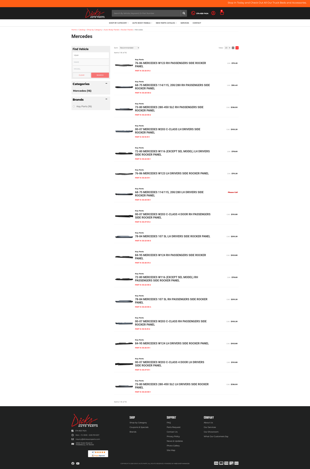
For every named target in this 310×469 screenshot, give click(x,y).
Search (100, 75)
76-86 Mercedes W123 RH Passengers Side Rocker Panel (170, 64)
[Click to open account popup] (213, 13)
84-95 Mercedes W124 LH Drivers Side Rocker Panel (172, 343)
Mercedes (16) (82, 90)
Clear (81, 75)
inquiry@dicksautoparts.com (88, 439)
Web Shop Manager (181, 463)
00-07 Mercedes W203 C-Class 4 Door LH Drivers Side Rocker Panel (169, 364)
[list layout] (237, 48)
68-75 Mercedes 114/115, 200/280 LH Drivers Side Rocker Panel (169, 194)
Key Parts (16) (84, 106)
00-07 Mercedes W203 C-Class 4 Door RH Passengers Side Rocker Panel (172, 216)
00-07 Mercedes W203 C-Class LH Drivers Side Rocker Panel (167, 131)
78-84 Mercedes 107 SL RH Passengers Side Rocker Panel (171, 301)
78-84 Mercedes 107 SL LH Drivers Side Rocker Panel (172, 236)
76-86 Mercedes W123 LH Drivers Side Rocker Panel (172, 173)
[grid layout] (233, 48)
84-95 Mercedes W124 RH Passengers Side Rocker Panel (170, 257)
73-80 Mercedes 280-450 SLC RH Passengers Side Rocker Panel (169, 109)
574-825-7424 (80, 431)
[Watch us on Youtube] (77, 463)
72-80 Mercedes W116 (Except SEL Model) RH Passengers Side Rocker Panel (166, 279)
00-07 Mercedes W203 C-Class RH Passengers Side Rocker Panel (171, 323)
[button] (149, 13)
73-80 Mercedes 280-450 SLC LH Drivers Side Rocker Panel (172, 386)
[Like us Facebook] (72, 463)
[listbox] (91, 55)
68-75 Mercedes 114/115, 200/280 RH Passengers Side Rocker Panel (172, 87)
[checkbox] (74, 106)
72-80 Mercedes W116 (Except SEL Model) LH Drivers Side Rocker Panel (172, 153)
